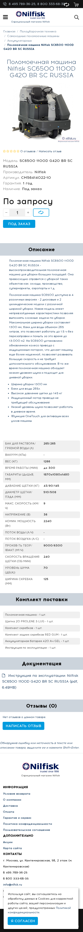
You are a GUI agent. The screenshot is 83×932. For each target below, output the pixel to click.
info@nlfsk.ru (12, 884)
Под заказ (19, 224)
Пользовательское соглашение (26, 830)
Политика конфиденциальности (27, 824)
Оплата (8, 812)
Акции (7, 842)
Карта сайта (12, 848)
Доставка (10, 806)
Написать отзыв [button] (23, 726)
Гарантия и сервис (17, 818)
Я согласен (23, 921)
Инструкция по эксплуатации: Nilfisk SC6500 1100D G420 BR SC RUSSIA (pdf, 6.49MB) (40, 681)
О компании (12, 799)
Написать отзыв (50, 151)
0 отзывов (27, 151)
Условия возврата (16, 793)
